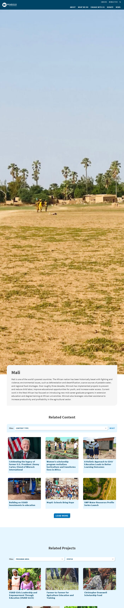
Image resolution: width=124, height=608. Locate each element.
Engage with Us (98, 7)
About (73, 7)
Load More (62, 515)
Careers (104, 2)
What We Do (83, 7)
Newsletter (113, 2)
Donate (110, 7)
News (118, 7)
